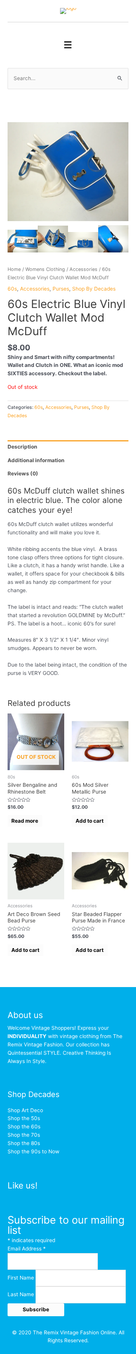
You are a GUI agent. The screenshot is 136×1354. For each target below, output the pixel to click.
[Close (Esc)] (127, 8)
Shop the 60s (24, 1126)
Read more (24, 821)
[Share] (111, 8)
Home (14, 269)
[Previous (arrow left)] (13, 677)
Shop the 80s (24, 1143)
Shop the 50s (24, 1118)
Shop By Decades (94, 289)
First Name (22, 1278)
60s (12, 289)
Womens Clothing (45, 269)
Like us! (22, 1185)
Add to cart (90, 821)
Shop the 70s (24, 1135)
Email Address (27, 1249)
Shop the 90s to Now (33, 1151)
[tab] (68, 447)
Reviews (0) (23, 473)
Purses (61, 289)
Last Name (22, 1295)
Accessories (83, 269)
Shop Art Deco (25, 1110)
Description (22, 447)
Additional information (36, 460)
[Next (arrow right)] (123, 677)
